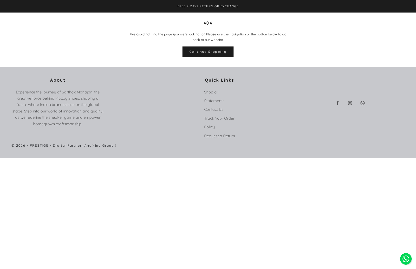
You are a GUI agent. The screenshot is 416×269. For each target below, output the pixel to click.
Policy (209, 127)
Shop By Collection (79, 20)
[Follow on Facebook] (337, 103)
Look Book (198, 20)
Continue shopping (208, 51)
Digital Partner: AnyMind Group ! (84, 145)
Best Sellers (111, 20)
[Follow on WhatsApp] (362, 103)
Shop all (211, 92)
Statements (214, 100)
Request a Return (219, 135)
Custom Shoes (151, 20)
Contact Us (213, 109)
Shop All (51, 20)
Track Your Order (219, 118)
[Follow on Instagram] (350, 103)
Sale (130, 20)
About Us (176, 20)
